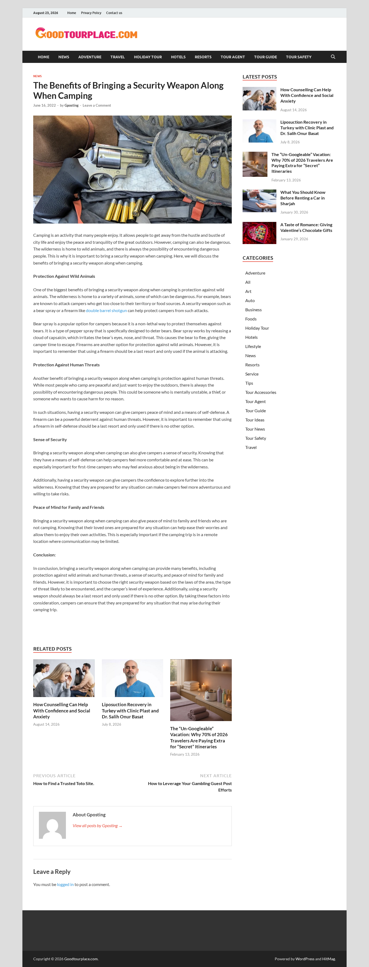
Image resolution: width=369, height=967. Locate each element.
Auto (250, 300)
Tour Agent (233, 57)
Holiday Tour (148, 57)
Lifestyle (253, 346)
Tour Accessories (260, 392)
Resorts (203, 57)
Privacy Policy (91, 13)
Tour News (255, 428)
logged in (65, 884)
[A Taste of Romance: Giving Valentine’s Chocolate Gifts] (259, 225)
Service (252, 373)
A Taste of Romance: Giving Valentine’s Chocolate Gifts (306, 227)
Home (71, 13)
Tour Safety (298, 57)
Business (253, 309)
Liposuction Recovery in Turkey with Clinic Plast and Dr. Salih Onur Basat (130, 710)
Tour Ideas (254, 419)
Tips (249, 383)
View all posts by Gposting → (98, 825)
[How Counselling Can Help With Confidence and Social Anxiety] (64, 679)
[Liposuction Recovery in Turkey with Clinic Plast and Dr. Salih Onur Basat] (132, 679)
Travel (117, 57)
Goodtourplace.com (81, 958)
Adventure (89, 57)
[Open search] (333, 57)
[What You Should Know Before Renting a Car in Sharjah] (259, 192)
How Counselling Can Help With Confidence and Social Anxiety (61, 710)
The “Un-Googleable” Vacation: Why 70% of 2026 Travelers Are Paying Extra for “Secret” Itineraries (199, 737)
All (247, 282)
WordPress (305, 958)
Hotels (178, 57)
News (63, 57)
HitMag (328, 958)
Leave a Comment (97, 105)
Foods (251, 318)
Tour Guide (265, 57)
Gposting (72, 105)
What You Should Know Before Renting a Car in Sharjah (303, 198)
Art (248, 291)
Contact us (114, 13)
